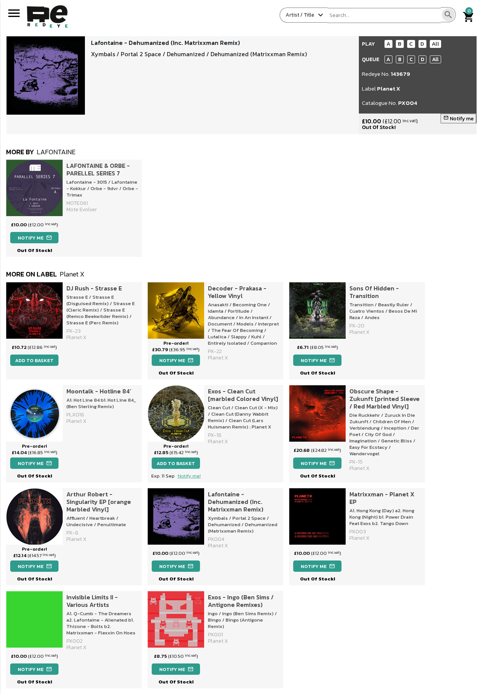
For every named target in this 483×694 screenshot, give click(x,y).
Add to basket (34, 360)
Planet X (388, 88)
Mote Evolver (81, 209)
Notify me (458, 119)
